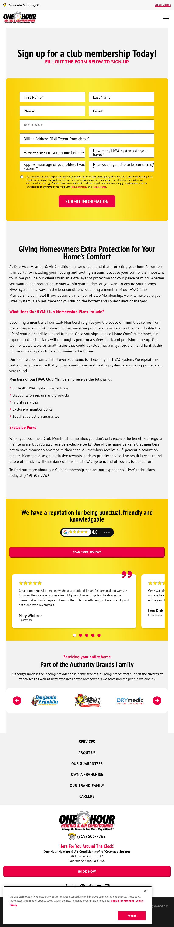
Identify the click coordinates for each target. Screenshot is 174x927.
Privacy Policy (79, 186)
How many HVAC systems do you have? (119, 152)
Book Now (87, 871)
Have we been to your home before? (53, 152)
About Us (87, 752)
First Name (33, 97)
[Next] (157, 700)
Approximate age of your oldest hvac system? (54, 166)
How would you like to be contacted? (123, 164)
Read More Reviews (87, 552)
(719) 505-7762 (91, 836)
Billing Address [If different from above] (56, 139)
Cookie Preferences (122, 901)
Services (87, 741)
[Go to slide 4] (92, 635)
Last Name (101, 97)
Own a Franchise (87, 774)
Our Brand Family (87, 785)
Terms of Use (99, 186)
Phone (29, 111)
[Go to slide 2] (80, 635)
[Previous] (17, 700)
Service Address (37, 125)
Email (97, 111)
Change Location (163, 4)
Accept (132, 915)
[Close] (145, 890)
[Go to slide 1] (74, 635)
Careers (87, 796)
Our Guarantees (87, 763)
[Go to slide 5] (99, 635)
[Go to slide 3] (86, 635)
